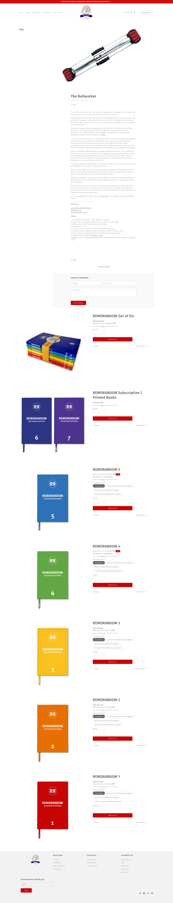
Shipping (102, 326)
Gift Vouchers (125, 866)
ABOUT (60, 12)
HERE (103, 135)
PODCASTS (47, 12)
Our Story (56, 859)
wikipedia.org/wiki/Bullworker (81, 208)
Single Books (99, 486)
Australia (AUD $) (145, 12)
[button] (21, 12)
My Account (124, 869)
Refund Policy (91, 862)
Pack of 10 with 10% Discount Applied (120, 486)
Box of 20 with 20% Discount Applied (107, 490)
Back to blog (104, 267)
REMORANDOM (36, 12)
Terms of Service (92, 866)
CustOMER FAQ (126, 859)
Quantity (95, 329)
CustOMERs (56, 862)
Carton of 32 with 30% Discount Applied (108, 494)
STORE (21, 12)
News (123, 862)
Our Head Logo (57, 869)
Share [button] (74, 104)
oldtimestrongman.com (79, 212)
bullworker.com (76, 210)
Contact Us (124, 872)
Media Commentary (59, 866)
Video (74, 237)
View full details (140, 346)
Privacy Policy (91, 859)
